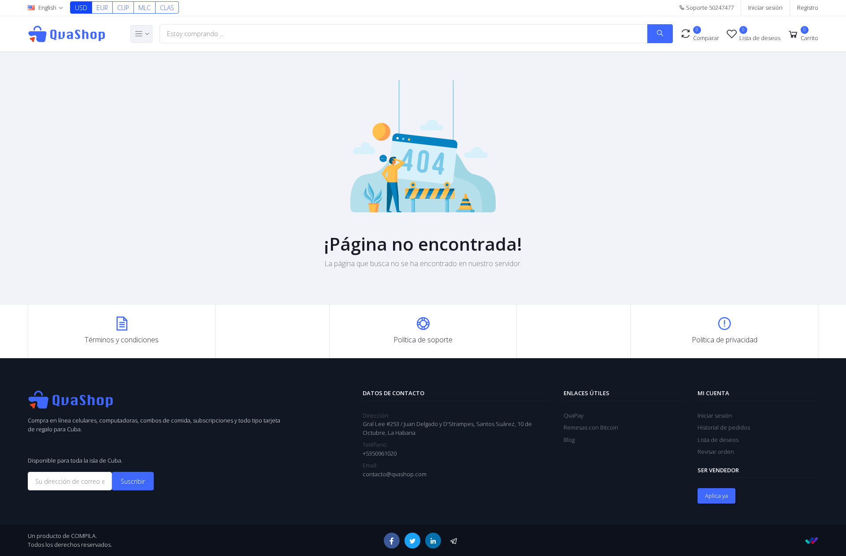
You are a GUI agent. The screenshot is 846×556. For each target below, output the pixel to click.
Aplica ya (716, 496)
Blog (569, 440)
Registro (807, 7)
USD (81, 8)
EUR (102, 8)
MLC (144, 8)
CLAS (167, 8)
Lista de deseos (718, 440)
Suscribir (133, 481)
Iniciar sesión (765, 7)
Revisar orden (716, 452)
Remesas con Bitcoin (591, 427)
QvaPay (573, 415)
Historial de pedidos (724, 427)
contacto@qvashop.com (395, 474)
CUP (123, 8)
